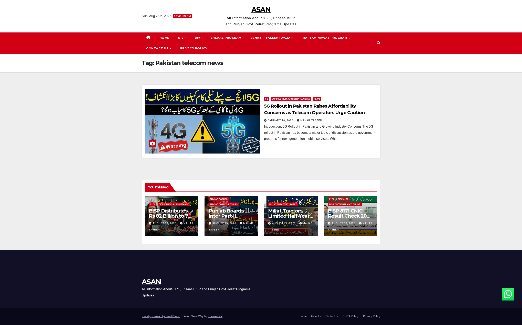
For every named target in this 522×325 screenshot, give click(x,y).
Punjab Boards (219, 199)
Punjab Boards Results (224, 204)
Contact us (157, 48)
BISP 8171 (343, 199)
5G (266, 99)
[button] (378, 43)
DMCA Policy (351, 316)
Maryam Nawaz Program (325, 38)
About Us (316, 316)
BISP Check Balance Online (345, 204)
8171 (198, 38)
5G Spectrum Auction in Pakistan (291, 99)
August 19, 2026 (165, 223)
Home (164, 38)
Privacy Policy (193, 48)
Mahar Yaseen (311, 120)
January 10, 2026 (281, 120)
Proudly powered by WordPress (161, 316)
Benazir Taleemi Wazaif (271, 38)
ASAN (261, 9)
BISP (182, 38)
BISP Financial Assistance (174, 204)
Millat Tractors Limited (283, 204)
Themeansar (215, 316)
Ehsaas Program (226, 38)
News (317, 99)
